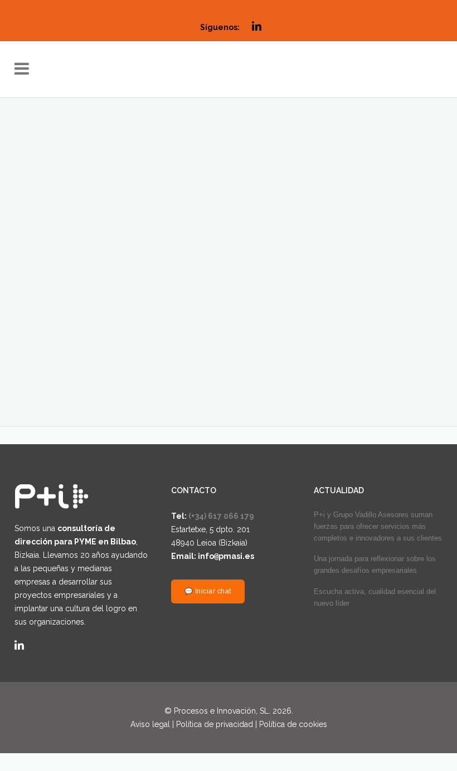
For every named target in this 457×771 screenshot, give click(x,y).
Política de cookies (293, 724)
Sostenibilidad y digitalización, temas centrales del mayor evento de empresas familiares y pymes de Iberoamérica (313, 254)
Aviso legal (150, 724)
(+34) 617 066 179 (221, 516)
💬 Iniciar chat (207, 591)
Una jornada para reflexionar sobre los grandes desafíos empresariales (375, 564)
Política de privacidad (214, 724)
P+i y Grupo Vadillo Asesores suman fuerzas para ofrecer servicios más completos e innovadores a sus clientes (378, 526)
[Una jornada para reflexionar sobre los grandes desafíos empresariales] (115, 155)
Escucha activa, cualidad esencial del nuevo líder (375, 597)
